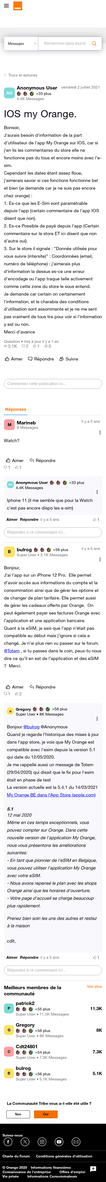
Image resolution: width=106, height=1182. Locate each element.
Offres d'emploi (72, 1172)
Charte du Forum (16, 1156)
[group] (10, 346)
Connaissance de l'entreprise (26, 1172)
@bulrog (31, 726)
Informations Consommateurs (52, 1176)
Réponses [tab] (15, 409)
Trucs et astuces (22, 75)
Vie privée (10, 1176)
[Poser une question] (93, 1169)
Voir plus (94, 986)
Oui (46, 1114)
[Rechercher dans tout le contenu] (94, 43)
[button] (12, 519)
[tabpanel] (53, 697)
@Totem (11, 650)
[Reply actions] (97, 492)
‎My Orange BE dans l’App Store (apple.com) (51, 794)
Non (18, 1114)
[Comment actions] (100, 432)
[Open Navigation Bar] (8, 6)
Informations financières (51, 1167)
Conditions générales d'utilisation (64, 1156)
